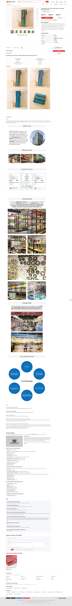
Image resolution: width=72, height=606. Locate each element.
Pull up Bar (38, 468)
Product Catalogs (17, 574)
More (6, 595)
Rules (65, 4)
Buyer (47, 4)
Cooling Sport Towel (24, 588)
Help (51, 4)
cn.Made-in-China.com (43, 601)
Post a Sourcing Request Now (29, 549)
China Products (23, 600)
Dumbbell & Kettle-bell (9, 579)
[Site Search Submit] (47, 2)
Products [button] (19, 1)
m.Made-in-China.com (38, 601)
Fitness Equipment (14, 468)
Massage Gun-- (8, 576)
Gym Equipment (53, 576)
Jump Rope (34, 468)
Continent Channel (46, 600)
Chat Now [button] (60, 17)
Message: (9, 542)
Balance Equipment (38, 579)
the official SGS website (25, 434)
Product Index (50, 600)
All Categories (9, 4)
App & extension (56, 4)
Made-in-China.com (32, 601)
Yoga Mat (27, 468)
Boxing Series (22, 579)
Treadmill (22, 468)
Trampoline (18, 468)
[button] (44, 1)
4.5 (56, 48)
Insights (53, 600)
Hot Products (19, 600)
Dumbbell (24, 468)
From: (10, 538)
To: (10, 540)
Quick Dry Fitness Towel (17, 588)
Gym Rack (41, 468)
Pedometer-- (22, 576)
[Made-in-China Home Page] (10, 2)
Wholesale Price (41, 600)
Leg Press (44, 468)
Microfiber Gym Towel (9, 588)
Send (12, 549)
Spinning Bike (31, 468)
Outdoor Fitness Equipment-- (39, 576)
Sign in (65, 2)
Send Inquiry (47, 17)
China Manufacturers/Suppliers (29, 600)
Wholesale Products (36, 600)
